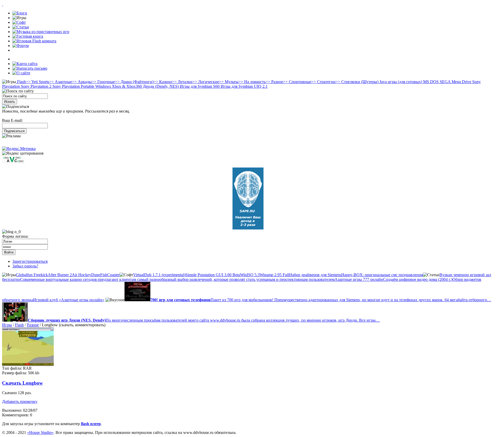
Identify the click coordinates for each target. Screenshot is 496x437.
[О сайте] (21, 73)
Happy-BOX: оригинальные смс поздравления (382, 275)
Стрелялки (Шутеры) (357, 82)
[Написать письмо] (29, 68)
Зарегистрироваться (30, 261)
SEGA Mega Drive (455, 82)
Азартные (60, 82)
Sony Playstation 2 (35, 86)
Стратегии (323, 82)
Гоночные (103, 82)
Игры (7, 325)
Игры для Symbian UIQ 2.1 (244, 86)
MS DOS (430, 82)
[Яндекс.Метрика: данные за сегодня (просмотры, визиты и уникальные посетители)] (19, 148)
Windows (102, 86)
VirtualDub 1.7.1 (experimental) (159, 275)
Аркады (82, 82)
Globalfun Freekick (32, 275)
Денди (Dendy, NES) (160, 86)
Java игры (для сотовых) (400, 82)
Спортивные (297, 82)
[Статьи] (20, 27)
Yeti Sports (37, 82)
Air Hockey (81, 275)
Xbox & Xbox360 (126, 86)
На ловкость (252, 82)
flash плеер (91, 424)
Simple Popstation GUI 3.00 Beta (212, 275)
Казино (162, 82)
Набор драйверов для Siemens (315, 275)
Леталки (182, 82)
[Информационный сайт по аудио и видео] (13, 162)
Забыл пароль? (25, 266)
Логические (205, 82)
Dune (95, 275)
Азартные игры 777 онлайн (359, 279)
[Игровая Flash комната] (34, 41)
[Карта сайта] (24, 63)
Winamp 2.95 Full (274, 275)
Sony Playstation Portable (72, 86)
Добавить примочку (19, 401)
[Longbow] (28, 364)
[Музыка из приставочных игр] (40, 31)
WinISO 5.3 (250, 275)
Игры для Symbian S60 (199, 86)
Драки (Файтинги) (134, 82)
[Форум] (20, 45)
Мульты (228, 82)
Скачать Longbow (22, 383)
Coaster (113, 275)
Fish (103, 275)
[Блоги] (19, 13)
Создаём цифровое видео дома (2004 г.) (417, 279)
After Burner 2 (60, 275)
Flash (21, 82)
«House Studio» (40, 432)
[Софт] (19, 22)
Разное (274, 82)
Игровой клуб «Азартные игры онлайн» (68, 300)
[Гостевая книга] (27, 36)
